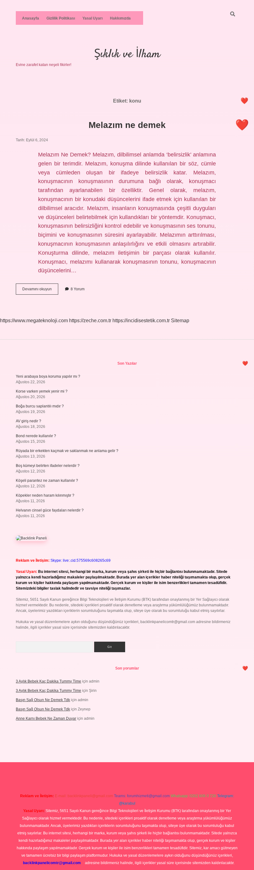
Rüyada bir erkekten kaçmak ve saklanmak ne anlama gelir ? (67, 451)
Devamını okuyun (40, 291)
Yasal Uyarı (92, 18)
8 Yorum (78, 289)
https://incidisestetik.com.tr (141, 320)
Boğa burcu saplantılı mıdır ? (40, 406)
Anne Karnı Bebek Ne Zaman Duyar (46, 718)
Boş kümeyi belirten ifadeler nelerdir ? (48, 466)
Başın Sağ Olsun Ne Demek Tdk (43, 700)
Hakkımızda (120, 18)
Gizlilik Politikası (60, 18)
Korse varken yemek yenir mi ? (42, 391)
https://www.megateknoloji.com (34, 320)
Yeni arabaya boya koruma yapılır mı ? (48, 376)
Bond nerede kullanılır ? (36, 436)
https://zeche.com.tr (90, 320)
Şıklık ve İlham (127, 54)
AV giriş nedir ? (28, 421)
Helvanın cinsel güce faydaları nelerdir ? (50, 510)
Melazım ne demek (127, 125)
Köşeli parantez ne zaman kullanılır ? (47, 480)
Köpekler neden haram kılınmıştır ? (45, 495)
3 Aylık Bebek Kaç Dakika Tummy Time (48, 681)
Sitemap (180, 320)
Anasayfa (30, 18)
